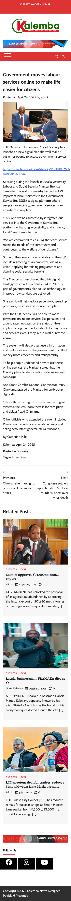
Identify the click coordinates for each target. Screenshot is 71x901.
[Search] (63, 56)
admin (45, 97)
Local (23, 569)
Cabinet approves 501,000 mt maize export (32, 576)
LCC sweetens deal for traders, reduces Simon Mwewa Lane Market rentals (35, 784)
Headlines (20, 457)
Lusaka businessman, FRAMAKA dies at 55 (35, 680)
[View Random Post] (56, 56)
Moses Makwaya (14, 688)
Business (22, 451)
